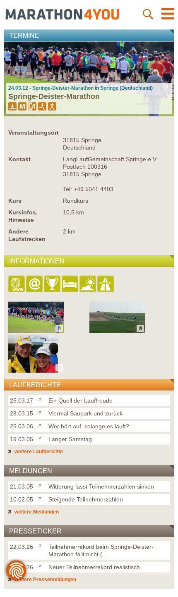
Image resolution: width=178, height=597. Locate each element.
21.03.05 (21, 486)
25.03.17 (21, 400)
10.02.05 (21, 499)
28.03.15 (21, 413)
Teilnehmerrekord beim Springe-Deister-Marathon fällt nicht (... (101, 550)
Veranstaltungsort (33, 132)
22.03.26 (21, 546)
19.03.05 (21, 439)
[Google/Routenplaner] (106, 284)
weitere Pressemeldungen (44, 579)
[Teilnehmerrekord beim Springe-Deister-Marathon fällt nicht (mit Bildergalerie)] (41, 545)
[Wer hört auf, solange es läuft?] (41, 425)
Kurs (15, 200)
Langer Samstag (70, 439)
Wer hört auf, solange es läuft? (88, 426)
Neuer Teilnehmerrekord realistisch (94, 567)
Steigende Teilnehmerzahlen (85, 499)
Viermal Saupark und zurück (85, 413)
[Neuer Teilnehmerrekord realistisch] (41, 565)
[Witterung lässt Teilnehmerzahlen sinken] (41, 485)
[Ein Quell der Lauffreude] (41, 399)
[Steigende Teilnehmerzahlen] (41, 498)
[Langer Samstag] (41, 437)
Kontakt (19, 159)
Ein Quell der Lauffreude (80, 400)
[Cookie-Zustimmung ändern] (16, 570)
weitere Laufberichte (38, 452)
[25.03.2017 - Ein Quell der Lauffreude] (36, 330)
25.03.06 (21, 426)
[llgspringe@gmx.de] (35, 284)
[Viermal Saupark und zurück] (41, 412)
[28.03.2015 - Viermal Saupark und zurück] (117, 330)
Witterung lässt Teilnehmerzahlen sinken (101, 486)
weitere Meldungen (36, 512)
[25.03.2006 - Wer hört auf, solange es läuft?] (33, 370)
